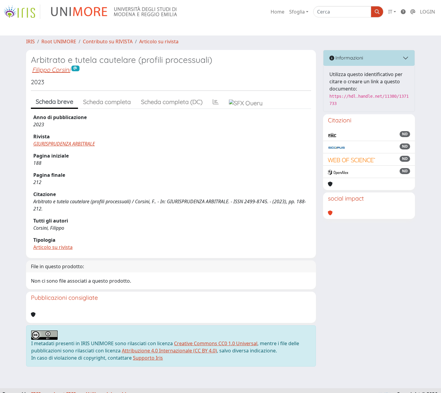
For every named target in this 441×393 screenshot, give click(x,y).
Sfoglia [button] (297, 11)
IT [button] (390, 11)
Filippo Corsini (51, 69)
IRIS (30, 41)
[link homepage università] (114, 12)
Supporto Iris (148, 358)
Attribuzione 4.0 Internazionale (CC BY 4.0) (169, 350)
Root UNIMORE (58, 41)
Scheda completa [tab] (107, 102)
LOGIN (427, 11)
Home (277, 11)
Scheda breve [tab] (54, 101)
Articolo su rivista (158, 41)
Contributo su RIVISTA (108, 41)
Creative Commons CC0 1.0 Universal (215, 343)
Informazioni (348, 58)
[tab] (216, 102)
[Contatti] (413, 12)
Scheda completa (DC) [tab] (171, 102)
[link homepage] (22, 12)
